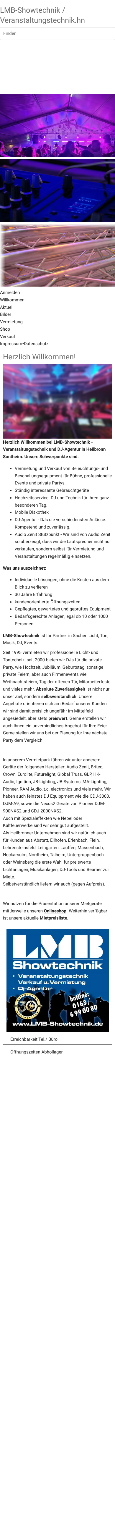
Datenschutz (36, 343)
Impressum (11, 343)
